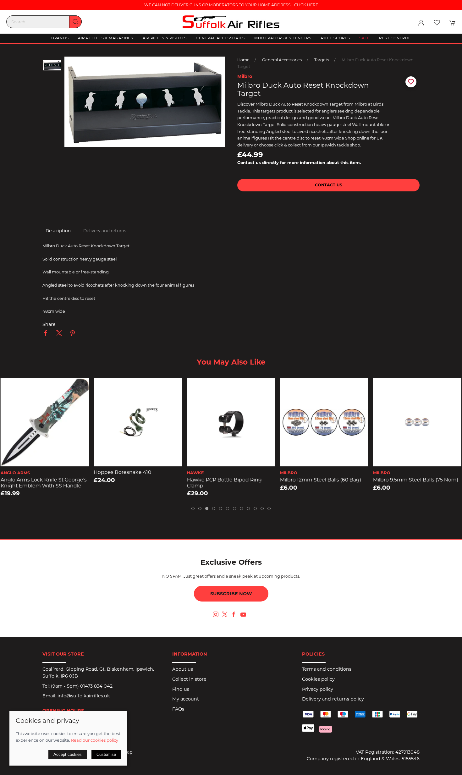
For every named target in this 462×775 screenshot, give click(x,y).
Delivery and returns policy (333, 699)
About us (182, 669)
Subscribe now (231, 593)
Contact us (328, 185)
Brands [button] (60, 38)
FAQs (178, 709)
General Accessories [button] (220, 38)
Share (49, 324)
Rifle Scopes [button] (335, 38)
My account (185, 699)
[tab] (193, 508)
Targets (321, 60)
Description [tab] (58, 230)
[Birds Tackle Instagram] (215, 614)
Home (243, 60)
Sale (364, 38)
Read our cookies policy (94, 740)
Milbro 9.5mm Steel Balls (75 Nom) (322, 480)
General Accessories (282, 60)
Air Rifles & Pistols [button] (164, 38)
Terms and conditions (326, 669)
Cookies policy (318, 679)
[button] (437, 22)
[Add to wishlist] (9, 386)
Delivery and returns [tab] (104, 230)
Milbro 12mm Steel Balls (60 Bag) (227, 480)
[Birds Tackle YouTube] (243, 614)
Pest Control (395, 38)
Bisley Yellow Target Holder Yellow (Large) (415, 483)
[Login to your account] (421, 22)
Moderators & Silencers (282, 38)
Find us (180, 689)
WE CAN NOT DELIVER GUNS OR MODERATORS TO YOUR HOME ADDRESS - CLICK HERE (231, 5)
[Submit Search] (75, 21)
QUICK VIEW (45, 459)
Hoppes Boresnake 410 (29, 472)
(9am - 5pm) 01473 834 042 (82, 686)
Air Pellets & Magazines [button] (105, 38)
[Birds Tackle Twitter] (225, 614)
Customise (106, 754)
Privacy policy (317, 689)
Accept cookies (67, 754)
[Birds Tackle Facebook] (234, 614)
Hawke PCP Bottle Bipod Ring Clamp (131, 483)
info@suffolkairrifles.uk (84, 696)
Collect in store (189, 679)
